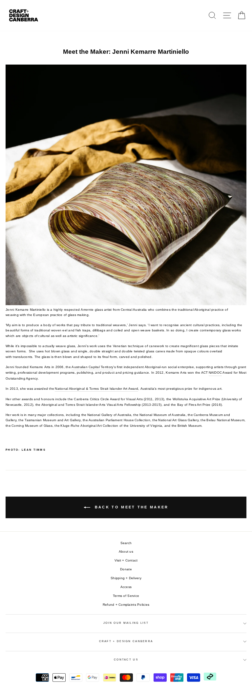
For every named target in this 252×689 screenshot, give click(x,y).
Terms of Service (126, 596)
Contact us (126, 659)
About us (126, 551)
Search (126, 543)
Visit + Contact (126, 560)
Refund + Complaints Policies (126, 604)
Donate (126, 569)
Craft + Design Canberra (126, 641)
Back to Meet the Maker (131, 507)
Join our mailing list (126, 622)
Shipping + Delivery (126, 578)
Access (126, 587)
